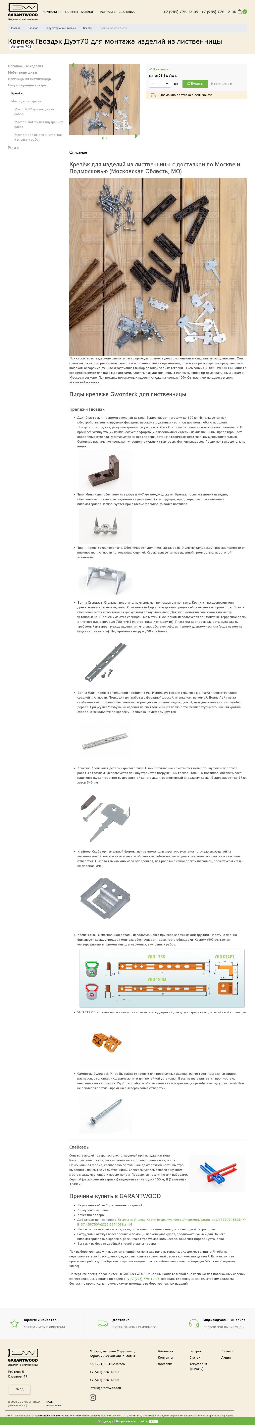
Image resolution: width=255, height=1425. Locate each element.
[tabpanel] (104, 99)
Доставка (126, 12)
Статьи (194, 1357)
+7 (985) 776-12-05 (181, 12)
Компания (51, 12)
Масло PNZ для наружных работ (34, 112)
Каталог (87, 12)
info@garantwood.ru (105, 1388)
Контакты (108, 12)
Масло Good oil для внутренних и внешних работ (38, 137)
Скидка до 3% (108, 1421)
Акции (226, 1357)
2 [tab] (107, 138)
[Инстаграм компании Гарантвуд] (93, 1398)
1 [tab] (103, 138)
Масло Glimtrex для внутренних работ (38, 124)
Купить (196, 84)
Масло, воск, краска (26, 101)
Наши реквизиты (53, 1403)
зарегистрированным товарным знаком (58, 1415)
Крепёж (87, 28)
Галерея (71, 12)
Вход (20, 1389)
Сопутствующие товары (60, 28)
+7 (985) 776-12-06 (218, 12)
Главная (15, 28)
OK (153, 1421)
